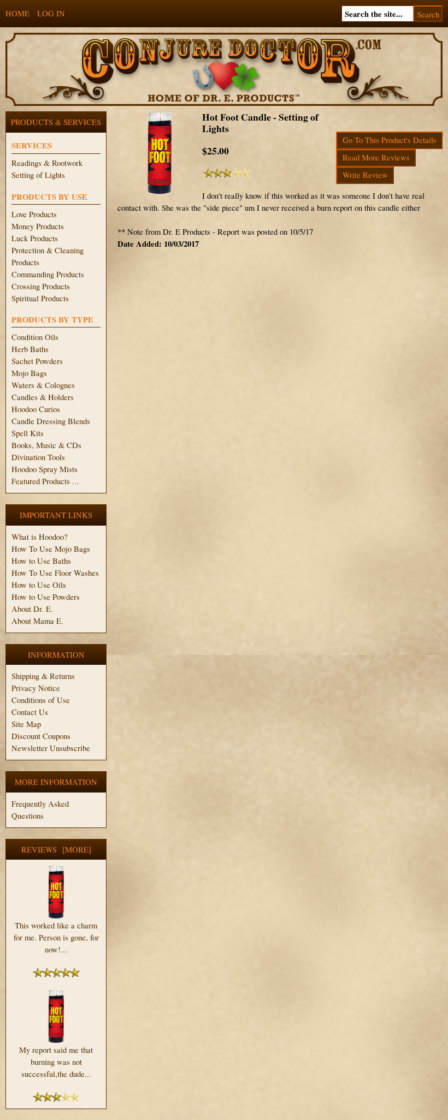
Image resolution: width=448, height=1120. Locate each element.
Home (17, 13)
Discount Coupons (40, 736)
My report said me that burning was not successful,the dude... (56, 1062)
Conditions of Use (40, 700)
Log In (51, 13)
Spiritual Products (40, 298)
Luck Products (34, 238)
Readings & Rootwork (46, 163)
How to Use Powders (45, 597)
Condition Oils (34, 337)
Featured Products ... (45, 481)
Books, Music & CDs (46, 445)
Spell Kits (27, 433)
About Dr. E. (32, 609)
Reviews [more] (56, 849)
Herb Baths (30, 349)
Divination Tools (38, 457)
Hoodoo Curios (35, 409)
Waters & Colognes (43, 385)
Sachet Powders (37, 361)
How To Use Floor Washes (55, 573)
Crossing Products (40, 286)
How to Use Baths (41, 561)
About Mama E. (37, 621)
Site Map (26, 724)
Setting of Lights (38, 175)
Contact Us (29, 712)
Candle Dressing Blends (50, 421)
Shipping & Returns (43, 676)
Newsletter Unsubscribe (50, 748)
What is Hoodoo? (39, 537)
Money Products (37, 226)
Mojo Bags (29, 373)
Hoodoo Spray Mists (44, 469)
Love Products (34, 214)
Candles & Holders (42, 397)
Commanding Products (47, 274)
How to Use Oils (38, 585)
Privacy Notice (35, 688)
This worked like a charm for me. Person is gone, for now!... (56, 937)
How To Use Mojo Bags (50, 549)
